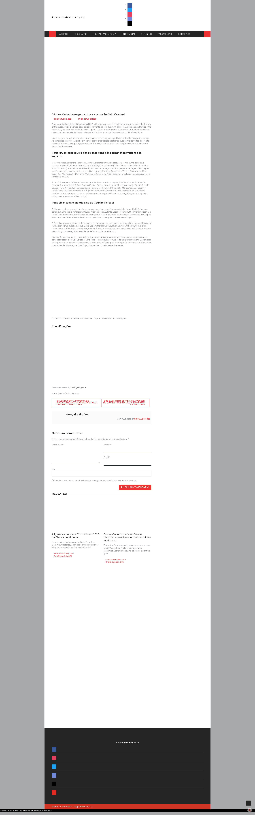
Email (107, 457)
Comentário (58, 444)
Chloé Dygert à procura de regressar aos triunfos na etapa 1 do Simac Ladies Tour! (77, 403)
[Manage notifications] (249, 810)
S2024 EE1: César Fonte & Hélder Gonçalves (175, 447)
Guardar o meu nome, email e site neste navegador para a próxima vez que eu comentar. (95, 480)
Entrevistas (128, 34)
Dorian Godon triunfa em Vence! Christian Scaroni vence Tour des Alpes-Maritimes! (127, 537)
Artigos (63, 34)
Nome (107, 444)
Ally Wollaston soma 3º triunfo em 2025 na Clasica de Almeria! (75, 536)
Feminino (146, 34)
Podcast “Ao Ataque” (104, 34)
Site (53, 469)
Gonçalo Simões (88, 119)
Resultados (80, 34)
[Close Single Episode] (177, 203)
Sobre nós (184, 34)
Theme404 (66, 806)
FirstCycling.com (78, 388)
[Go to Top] (248, 803)
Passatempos (165, 34)
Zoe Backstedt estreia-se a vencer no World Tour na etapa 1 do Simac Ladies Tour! (124, 403)
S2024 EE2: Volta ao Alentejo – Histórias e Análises (178, 417)
